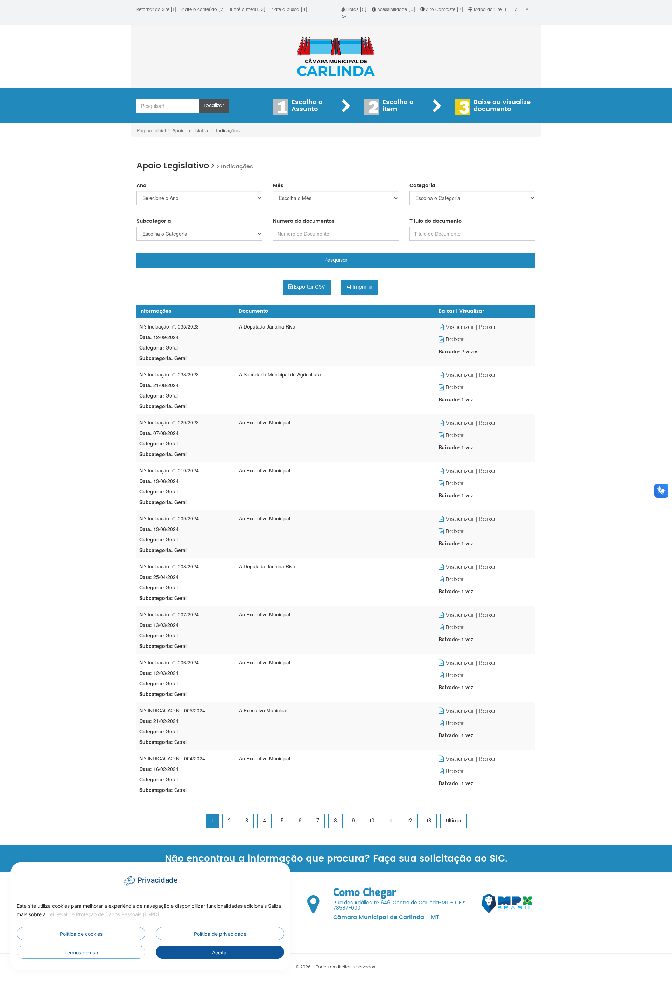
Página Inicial (151, 130)
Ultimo (453, 821)
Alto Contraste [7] (445, 9)
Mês (278, 185)
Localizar (214, 106)
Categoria (422, 185)
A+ (518, 9)
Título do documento (436, 221)
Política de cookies (81, 934)
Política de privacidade (220, 934)
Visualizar (460, 327)
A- (343, 17)
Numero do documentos (304, 221)
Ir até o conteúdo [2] (203, 9)
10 (372, 821)
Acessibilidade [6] (396, 9)
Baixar (488, 327)
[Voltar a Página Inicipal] (336, 56)
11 (391, 821)
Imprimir (361, 287)
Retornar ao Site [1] (156, 9)
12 (409, 821)
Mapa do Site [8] (491, 9)
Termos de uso (81, 952)
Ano (141, 185)
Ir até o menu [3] (248, 9)
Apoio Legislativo (191, 130)
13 (429, 821)
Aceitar (220, 952)
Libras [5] (356, 9)
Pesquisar (336, 260)
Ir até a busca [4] (289, 9)
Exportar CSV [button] (309, 287)
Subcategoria (153, 221)
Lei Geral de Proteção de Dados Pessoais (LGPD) (104, 914)
